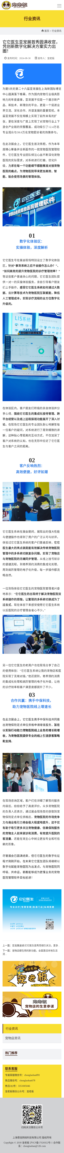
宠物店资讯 (12, 1038)
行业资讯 (12, 1028)
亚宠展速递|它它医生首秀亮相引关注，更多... (36, 945)
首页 (46, 31)
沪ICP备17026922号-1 (41, 1142)
